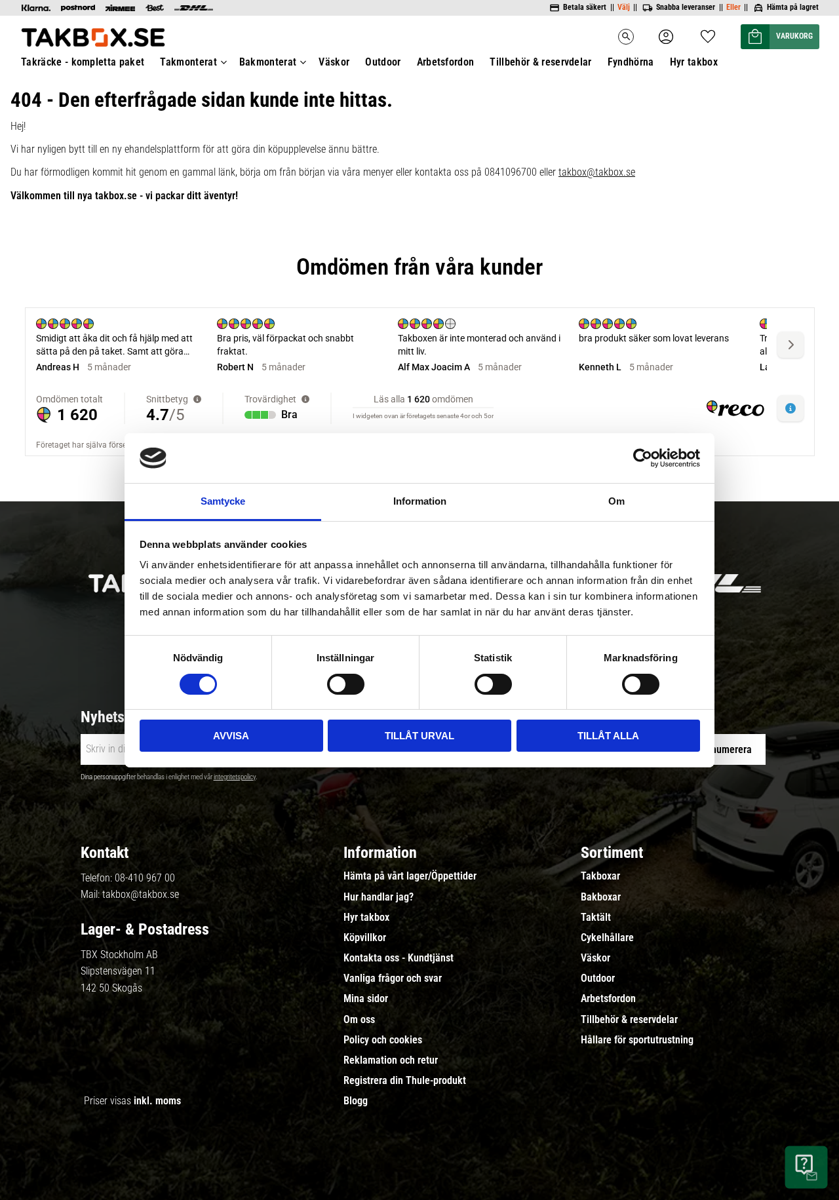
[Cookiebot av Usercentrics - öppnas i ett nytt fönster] (642, 458)
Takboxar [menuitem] (600, 876)
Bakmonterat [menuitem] (268, 62)
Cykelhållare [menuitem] (607, 938)
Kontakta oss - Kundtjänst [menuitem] (398, 958)
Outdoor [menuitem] (382, 62)
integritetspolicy (235, 777)
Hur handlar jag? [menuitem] (378, 897)
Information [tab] (419, 501)
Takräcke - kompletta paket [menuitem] (82, 62)
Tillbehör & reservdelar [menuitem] (540, 62)
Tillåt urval (419, 735)
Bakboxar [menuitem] (601, 897)
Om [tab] (616, 501)
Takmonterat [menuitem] (188, 62)
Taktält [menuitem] (596, 917)
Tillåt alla (608, 735)
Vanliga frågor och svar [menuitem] (392, 978)
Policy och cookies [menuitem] (382, 1040)
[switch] (345, 684)
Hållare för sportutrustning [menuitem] (637, 1040)
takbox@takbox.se (596, 172)
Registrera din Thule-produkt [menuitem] (404, 1081)
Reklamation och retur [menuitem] (390, 1060)
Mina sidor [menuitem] (365, 999)
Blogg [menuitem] (355, 1101)
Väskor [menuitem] (334, 62)
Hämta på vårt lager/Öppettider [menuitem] (410, 876)
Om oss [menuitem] (359, 1020)
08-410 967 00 (145, 878)
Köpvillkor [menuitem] (364, 938)
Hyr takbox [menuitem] (694, 62)
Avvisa (231, 735)
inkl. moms (157, 1100)
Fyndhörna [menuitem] (631, 62)
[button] (708, 32)
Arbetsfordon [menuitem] (446, 62)
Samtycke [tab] (223, 501)
